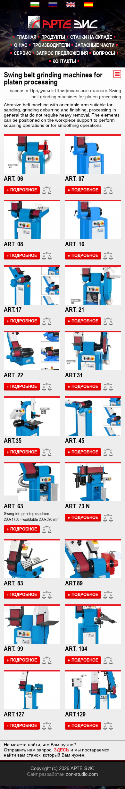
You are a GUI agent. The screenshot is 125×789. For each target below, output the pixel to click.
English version (71, 5)
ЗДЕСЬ (61, 749)
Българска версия (35, 5)
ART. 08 (13, 244)
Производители (51, 45)
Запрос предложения (62, 53)
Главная (26, 37)
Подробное (23, 190)
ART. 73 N (77, 506)
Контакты (64, 61)
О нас (20, 45)
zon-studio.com (82, 774)
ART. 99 (13, 649)
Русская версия (53, 5)
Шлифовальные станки (79, 90)
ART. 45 (74, 440)
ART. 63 (13, 506)
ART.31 (74, 375)
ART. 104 (76, 649)
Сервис (22, 53)
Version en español (89, 5)
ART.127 (14, 714)
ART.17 (12, 309)
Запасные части (94, 45)
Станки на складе (91, 37)
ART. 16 (74, 244)
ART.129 (75, 714)
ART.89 (74, 583)
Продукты (53, 37)
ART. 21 (74, 309)
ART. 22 (13, 375)
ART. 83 (13, 583)
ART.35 (12, 440)
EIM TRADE (66, 21)
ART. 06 (13, 178)
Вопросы (104, 53)
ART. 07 (74, 178)
